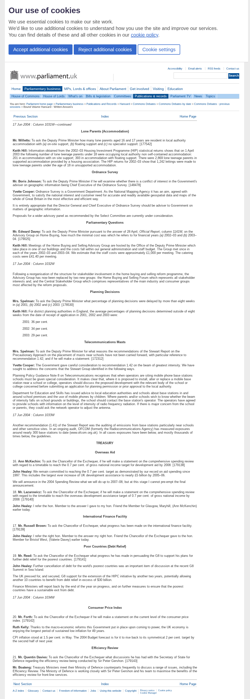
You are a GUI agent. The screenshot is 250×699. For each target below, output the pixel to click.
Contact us (232, 68)
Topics (210, 96)
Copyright (130, 690)
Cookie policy (165, 690)
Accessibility (175, 68)
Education (175, 89)
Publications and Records (101, 103)
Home (16, 89)
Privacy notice (147, 690)
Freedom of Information (73, 690)
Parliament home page (39, 103)
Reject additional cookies (105, 49)
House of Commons (25, 96)
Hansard (125, 103)
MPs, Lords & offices (80, 89)
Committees (122, 96)
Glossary (33, 690)
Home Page (188, 116)
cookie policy (144, 35)
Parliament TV (180, 96)
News (198, 96)
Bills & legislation (98, 96)
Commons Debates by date (175, 103)
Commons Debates (144, 103)
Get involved (139, 89)
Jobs (93, 690)
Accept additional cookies (40, 49)
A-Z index (18, 690)
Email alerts (195, 68)
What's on (75, 96)
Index (105, 116)
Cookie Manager (148, 693)
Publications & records (151, 96)
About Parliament (113, 89)
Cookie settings (159, 49)
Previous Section (25, 116)
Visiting (158, 89)
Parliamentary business (42, 89)
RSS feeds (214, 68)
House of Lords (54, 96)
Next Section (22, 684)
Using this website (110, 690)
